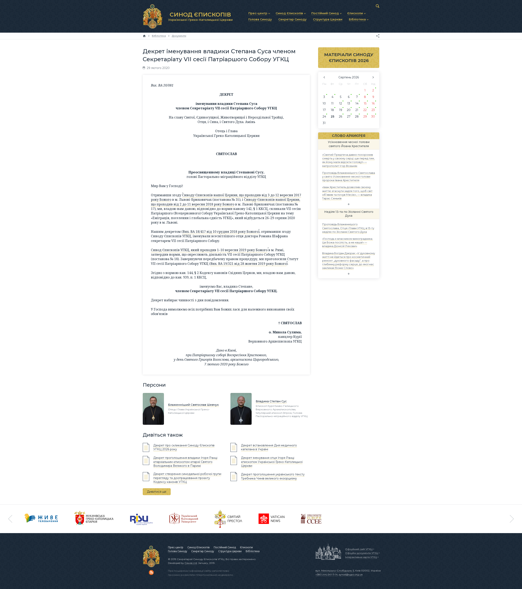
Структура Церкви (230, 551)
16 (373, 103)
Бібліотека (253, 551)
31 (324, 123)
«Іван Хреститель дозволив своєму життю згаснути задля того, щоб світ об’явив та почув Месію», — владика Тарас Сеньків (347, 192)
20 (349, 110)
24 (324, 116)
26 (340, 116)
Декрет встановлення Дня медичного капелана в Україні (269, 447)
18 (332, 110)
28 (357, 116)
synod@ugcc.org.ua (351, 574)
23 (373, 110)
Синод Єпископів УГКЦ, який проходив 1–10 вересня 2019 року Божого (209, 250)
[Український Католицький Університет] (183, 519)
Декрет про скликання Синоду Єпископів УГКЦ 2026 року (184, 447)
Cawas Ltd (191, 563)
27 (349, 116)
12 (340, 103)
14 (356, 103)
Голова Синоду (177, 551)
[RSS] (151, 572)
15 (365, 103)
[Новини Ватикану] (272, 519)
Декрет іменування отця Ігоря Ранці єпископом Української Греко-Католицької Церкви (272, 462)
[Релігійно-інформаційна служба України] (141, 519)
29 (365, 116)
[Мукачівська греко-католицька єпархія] (94, 519)
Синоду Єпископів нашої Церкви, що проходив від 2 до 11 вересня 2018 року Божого (225, 201)
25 (332, 116)
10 (324, 103)
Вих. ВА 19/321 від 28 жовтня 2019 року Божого (248, 263)
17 (324, 110)
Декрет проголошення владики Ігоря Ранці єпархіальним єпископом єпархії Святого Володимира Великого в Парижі (185, 462)
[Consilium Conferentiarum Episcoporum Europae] (311, 519)
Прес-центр (175, 547)
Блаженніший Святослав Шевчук (193, 405)
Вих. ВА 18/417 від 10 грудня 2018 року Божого (220, 231)
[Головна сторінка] (144, 36)
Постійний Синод (225, 547)
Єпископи (246, 547)
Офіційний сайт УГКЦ (358, 549)
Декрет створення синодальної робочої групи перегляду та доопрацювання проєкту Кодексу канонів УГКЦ (187, 478)
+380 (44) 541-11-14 (326, 574)
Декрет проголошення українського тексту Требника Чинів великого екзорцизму (273, 476)
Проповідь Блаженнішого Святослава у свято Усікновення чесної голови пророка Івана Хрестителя (348, 176)
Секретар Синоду (202, 551)
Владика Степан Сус (271, 401)
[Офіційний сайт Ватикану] (228, 519)
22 (365, 110)
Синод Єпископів (198, 547)
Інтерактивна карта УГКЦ (361, 557)
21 (356, 110)
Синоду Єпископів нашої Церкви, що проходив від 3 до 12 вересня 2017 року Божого (226, 197)
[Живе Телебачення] (41, 519)
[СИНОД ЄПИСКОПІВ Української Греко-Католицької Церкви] (152, 16)
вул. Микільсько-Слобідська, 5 (334, 570)
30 (373, 116)
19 (340, 110)
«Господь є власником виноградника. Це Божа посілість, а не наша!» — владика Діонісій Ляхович (347, 242)
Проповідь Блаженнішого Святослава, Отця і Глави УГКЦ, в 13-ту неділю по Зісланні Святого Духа (348, 228)
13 (348, 103)
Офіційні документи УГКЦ (361, 553)
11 (332, 103)
